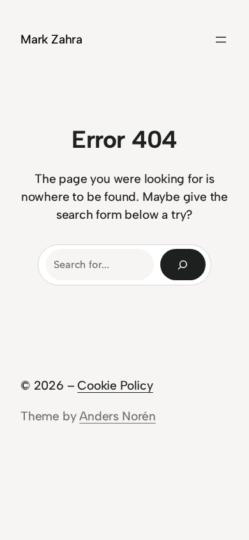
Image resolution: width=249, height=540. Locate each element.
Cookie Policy (115, 385)
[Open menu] (221, 39)
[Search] (183, 265)
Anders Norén (117, 416)
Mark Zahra (51, 39)
